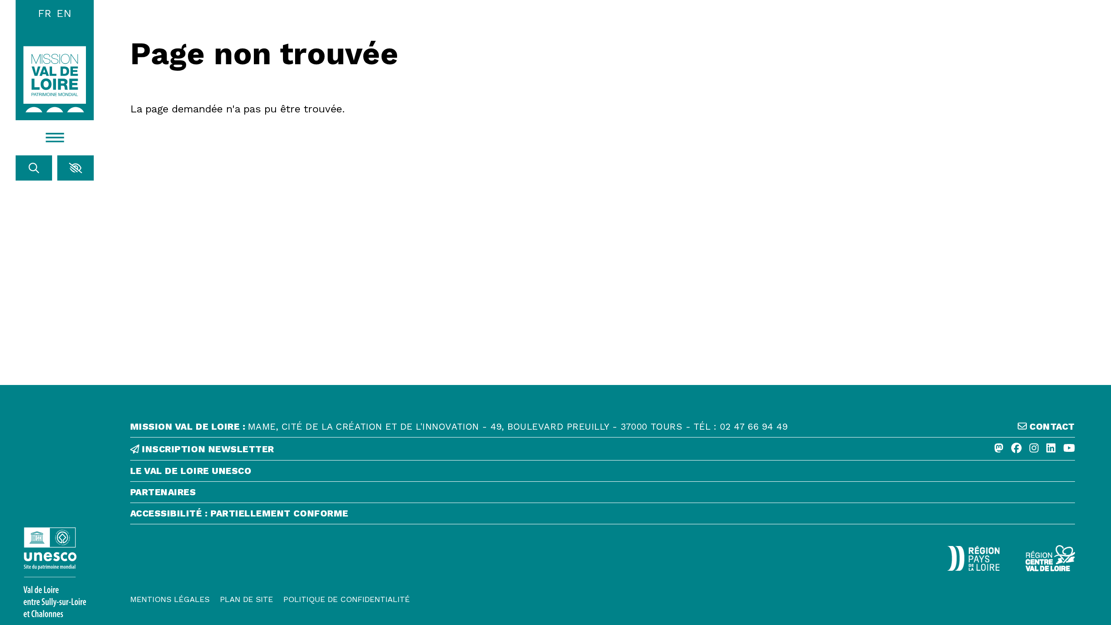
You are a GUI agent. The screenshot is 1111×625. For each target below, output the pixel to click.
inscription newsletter (206, 449)
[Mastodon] (998, 449)
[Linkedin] (1050, 449)
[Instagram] (1034, 449)
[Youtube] (1069, 449)
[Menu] (55, 138)
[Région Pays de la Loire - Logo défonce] (973, 558)
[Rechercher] (34, 168)
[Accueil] (54, 79)
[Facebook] (1016, 449)
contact (1051, 426)
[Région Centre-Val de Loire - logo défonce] (1050, 558)
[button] (75, 168)
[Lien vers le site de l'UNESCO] (55, 572)
